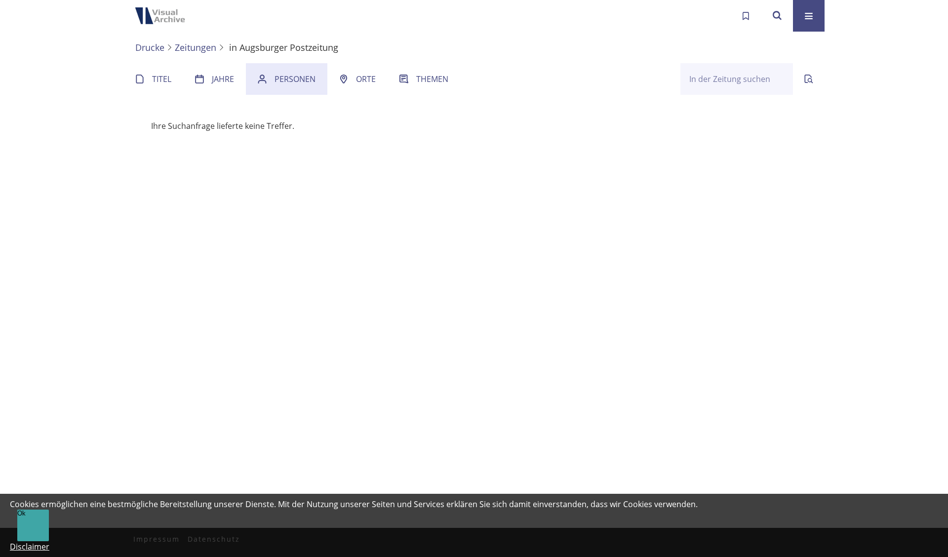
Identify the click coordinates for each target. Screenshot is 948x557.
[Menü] (809, 16)
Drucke (149, 47)
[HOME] (162, 15)
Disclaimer (29, 546)
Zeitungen (195, 47)
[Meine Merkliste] (745, 16)
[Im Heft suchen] (809, 79)
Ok (21, 513)
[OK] (777, 16)
